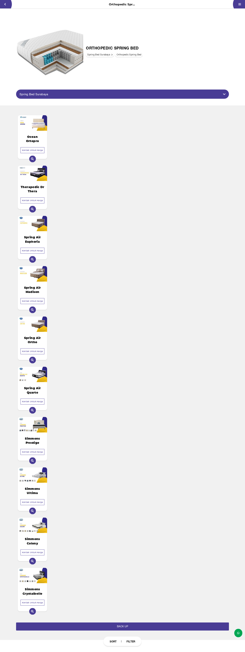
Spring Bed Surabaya (99, 54)
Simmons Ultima (32, 491)
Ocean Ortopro (32, 139)
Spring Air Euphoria (32, 239)
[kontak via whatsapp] (238, 633)
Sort (113, 641)
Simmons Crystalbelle (32, 591)
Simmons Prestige (32, 441)
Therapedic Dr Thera (32, 189)
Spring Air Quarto (32, 390)
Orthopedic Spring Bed (129, 54)
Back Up (122, 626)
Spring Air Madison (32, 290)
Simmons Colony (32, 541)
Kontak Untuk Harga (32, 150)
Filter (131, 641)
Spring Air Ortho (32, 340)
